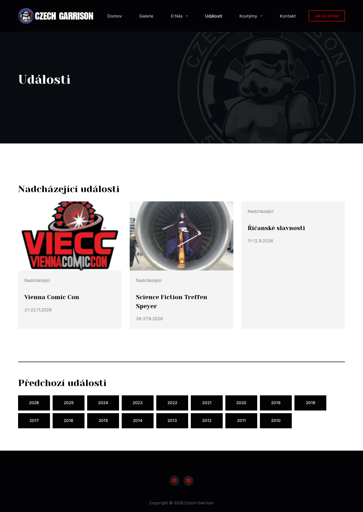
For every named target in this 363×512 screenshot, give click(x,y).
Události (213, 16)
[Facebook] (175, 481)
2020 (241, 402)
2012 (207, 420)
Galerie (146, 16)
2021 (207, 402)
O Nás (177, 16)
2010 (276, 420)
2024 (103, 402)
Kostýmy (248, 16)
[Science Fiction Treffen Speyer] (181, 235)
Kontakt (288, 16)
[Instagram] (188, 481)
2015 (103, 420)
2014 (137, 420)
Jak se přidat (326, 15)
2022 (172, 402)
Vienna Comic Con (51, 297)
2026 (34, 402)
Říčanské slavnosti (276, 228)
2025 (69, 402)
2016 (68, 420)
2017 (34, 420)
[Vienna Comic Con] (70, 235)
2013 (172, 420)
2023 (138, 402)
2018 (310, 402)
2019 (276, 402)
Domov (114, 16)
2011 (241, 420)
